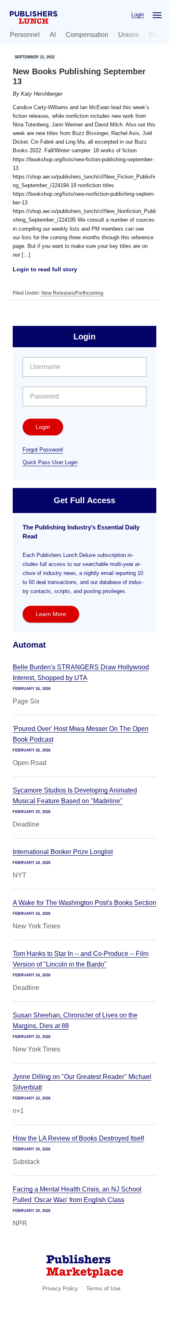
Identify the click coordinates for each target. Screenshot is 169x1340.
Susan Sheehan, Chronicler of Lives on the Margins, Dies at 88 (75, 1020)
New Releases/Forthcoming (72, 293)
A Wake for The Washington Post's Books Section (84, 902)
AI (53, 34)
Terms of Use (103, 1288)
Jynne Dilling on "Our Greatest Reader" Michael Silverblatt (82, 1082)
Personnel (25, 34)
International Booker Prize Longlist (63, 851)
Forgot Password (43, 450)
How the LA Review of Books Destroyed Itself (78, 1138)
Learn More (51, 614)
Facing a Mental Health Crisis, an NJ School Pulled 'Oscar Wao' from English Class (77, 1194)
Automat (29, 644)
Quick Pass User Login (50, 462)
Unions (128, 34)
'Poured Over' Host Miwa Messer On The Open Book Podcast (80, 734)
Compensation (87, 34)
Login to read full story (45, 269)
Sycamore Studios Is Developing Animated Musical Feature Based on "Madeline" (75, 795)
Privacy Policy (60, 1288)
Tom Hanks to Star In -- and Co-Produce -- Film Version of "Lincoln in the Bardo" (80, 959)
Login (137, 14)
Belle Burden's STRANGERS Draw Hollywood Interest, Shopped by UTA (81, 672)
